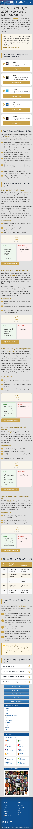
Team (5, 813)
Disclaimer (21, 813)
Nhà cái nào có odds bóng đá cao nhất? (14, 682)
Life (7, 713)
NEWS (16, 697)
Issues (7, 727)
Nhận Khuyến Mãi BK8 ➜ (10, 489)
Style (7, 725)
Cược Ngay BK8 (16, 109)
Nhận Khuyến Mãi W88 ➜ (10, 342)
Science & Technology (11, 715)
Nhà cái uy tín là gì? (8, 666)
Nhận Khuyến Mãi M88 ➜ (10, 263)
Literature (8, 718)
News (7, 708)
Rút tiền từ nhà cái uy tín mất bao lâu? (14, 677)
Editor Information (23, 811)
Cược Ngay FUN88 (16, 96)
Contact (6, 807)
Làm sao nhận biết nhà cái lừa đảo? (13, 671)
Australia (8, 722)
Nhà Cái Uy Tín (16, 694)
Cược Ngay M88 (16, 69)
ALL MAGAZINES (16, 687)
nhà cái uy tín (16, 18)
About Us (6, 811)
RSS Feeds (8, 815)
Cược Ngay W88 (16, 82)
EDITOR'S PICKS (16, 690)
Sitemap (20, 815)
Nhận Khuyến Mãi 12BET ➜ (11, 550)
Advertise (20, 805)
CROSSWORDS (16, 701)
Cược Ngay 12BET (16, 123)
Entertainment (9, 720)
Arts (7, 710)
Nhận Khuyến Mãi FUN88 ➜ (11, 420)
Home (7, 730)
